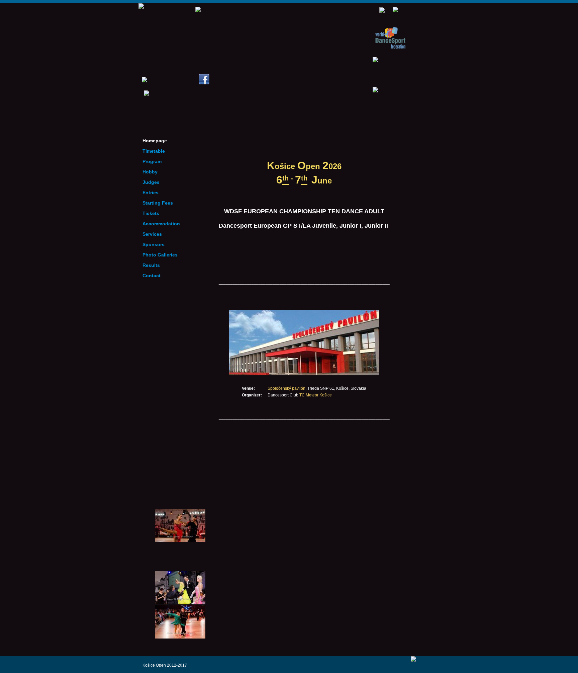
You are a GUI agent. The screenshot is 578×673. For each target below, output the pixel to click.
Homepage (154, 140)
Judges (151, 182)
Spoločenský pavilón (286, 388)
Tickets (150, 213)
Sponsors (153, 244)
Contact (151, 275)
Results (151, 265)
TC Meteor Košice (315, 395)
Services (152, 234)
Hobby (150, 171)
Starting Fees (157, 203)
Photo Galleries (160, 254)
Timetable (153, 151)
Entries (150, 192)
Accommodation (161, 223)
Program (152, 161)
